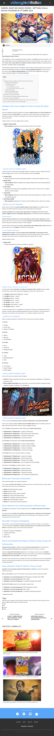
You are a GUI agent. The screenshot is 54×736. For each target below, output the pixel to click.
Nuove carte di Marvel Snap (12, 82)
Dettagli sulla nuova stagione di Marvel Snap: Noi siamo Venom (18, 81)
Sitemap (36, 722)
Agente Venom (6, 600)
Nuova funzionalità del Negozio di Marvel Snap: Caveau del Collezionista (20, 100)
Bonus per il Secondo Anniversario (11, 94)
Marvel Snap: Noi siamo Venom (33, 600)
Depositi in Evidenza (10, 90)
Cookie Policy (30, 726)
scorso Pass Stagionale (22, 291)
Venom (26, 602)
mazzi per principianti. (24, 73)
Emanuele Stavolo (17, 50)
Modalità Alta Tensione (11, 84)
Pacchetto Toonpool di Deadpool (11, 98)
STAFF (24, 722)
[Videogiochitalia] (25, 3)
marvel (17, 600)
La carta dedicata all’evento (13, 87)
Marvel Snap (22, 600)
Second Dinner (20, 602)
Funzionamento (11, 85)
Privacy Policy (23, 726)
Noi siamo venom (45, 600)
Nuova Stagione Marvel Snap (9, 602)
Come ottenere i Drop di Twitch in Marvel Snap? (15, 101)
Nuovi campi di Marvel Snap (12, 91)
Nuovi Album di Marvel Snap (12, 93)
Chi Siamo (18, 722)
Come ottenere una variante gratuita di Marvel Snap (16, 96)
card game (12, 600)
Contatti (29, 722)
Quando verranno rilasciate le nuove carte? (16, 88)
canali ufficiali (21, 64)
